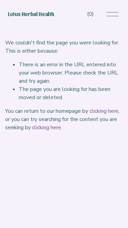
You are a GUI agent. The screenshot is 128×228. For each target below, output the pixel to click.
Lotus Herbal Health (31, 14)
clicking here (103, 111)
